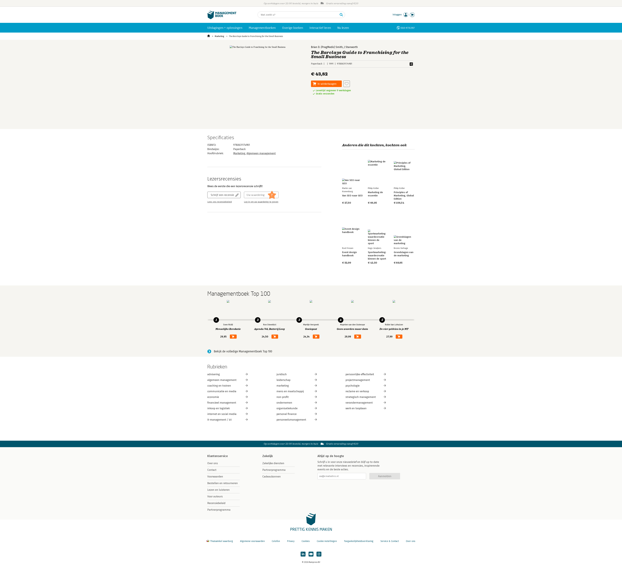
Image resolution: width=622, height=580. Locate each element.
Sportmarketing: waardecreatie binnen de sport (377, 255)
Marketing (219, 36)
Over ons (212, 463)
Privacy (290, 541)
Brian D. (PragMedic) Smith (327, 47)
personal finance (286, 414)
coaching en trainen (219, 385)
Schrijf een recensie (222, 194)
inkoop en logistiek (218, 408)
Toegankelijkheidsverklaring (358, 541)
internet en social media (221, 414)
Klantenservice (217, 456)
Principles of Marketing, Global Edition (404, 195)
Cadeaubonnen (271, 476)
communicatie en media (221, 391)
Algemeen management (261, 153)
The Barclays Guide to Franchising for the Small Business (256, 36)
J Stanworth (351, 47)
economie (213, 397)
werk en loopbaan (356, 408)
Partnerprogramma (218, 509)
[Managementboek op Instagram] (319, 554)
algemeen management (221, 380)
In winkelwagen (327, 83)
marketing (282, 385)
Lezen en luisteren (218, 489)
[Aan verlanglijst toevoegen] (346, 84)
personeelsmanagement (291, 419)
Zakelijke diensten (273, 463)
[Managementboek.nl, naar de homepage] (221, 18)
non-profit (282, 397)
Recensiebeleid (216, 503)
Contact (211, 469)
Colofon (276, 541)
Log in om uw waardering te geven (261, 202)
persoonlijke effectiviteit (360, 374)
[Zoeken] (341, 15)
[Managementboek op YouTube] (311, 554)
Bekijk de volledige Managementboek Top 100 (243, 351)
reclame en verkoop (357, 391)
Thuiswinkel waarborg (221, 541)
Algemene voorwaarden (252, 541)
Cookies (306, 541)
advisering (213, 374)
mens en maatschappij (290, 391)
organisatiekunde (287, 408)
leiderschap (283, 380)
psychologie (353, 385)
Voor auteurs (215, 496)
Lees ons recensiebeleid (219, 202)
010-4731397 (408, 27)
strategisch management (361, 397)
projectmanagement (358, 380)
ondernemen (284, 402)
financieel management (221, 402)
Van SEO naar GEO (352, 195)
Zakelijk (267, 456)
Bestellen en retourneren (222, 483)
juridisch (281, 374)
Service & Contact (389, 541)
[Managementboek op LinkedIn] (303, 554)
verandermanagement (359, 402)
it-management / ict (219, 419)
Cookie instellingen (327, 541)
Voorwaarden (215, 476)
